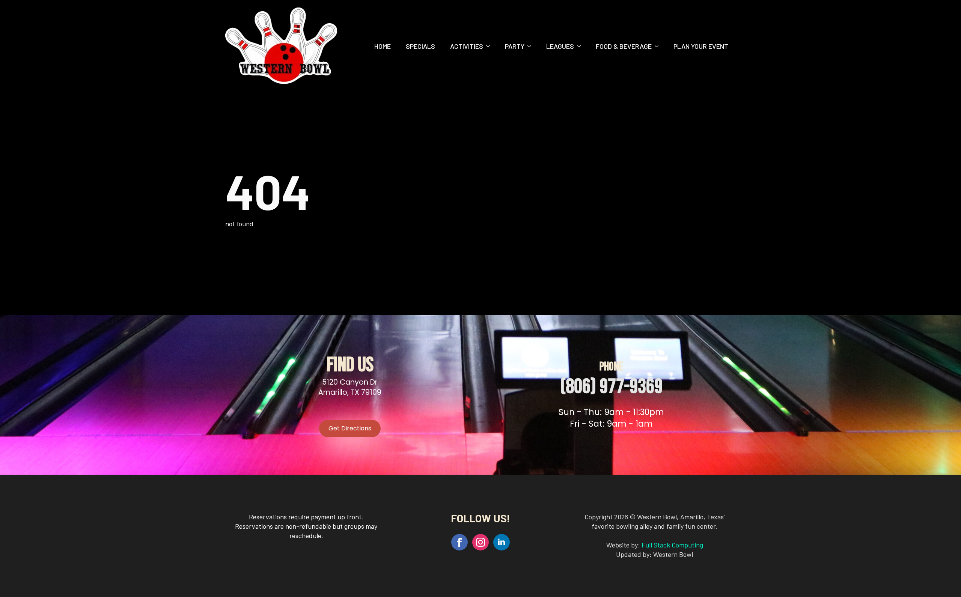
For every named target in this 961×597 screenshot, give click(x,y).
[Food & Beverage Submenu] (659, 46)
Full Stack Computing (672, 545)
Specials (420, 46)
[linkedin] (501, 542)
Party (514, 46)
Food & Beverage (624, 46)
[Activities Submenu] (490, 46)
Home (382, 46)
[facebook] (459, 542)
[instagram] (480, 542)
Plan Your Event (700, 46)
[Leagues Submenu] (581, 46)
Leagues (560, 46)
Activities (466, 46)
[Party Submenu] (531, 46)
